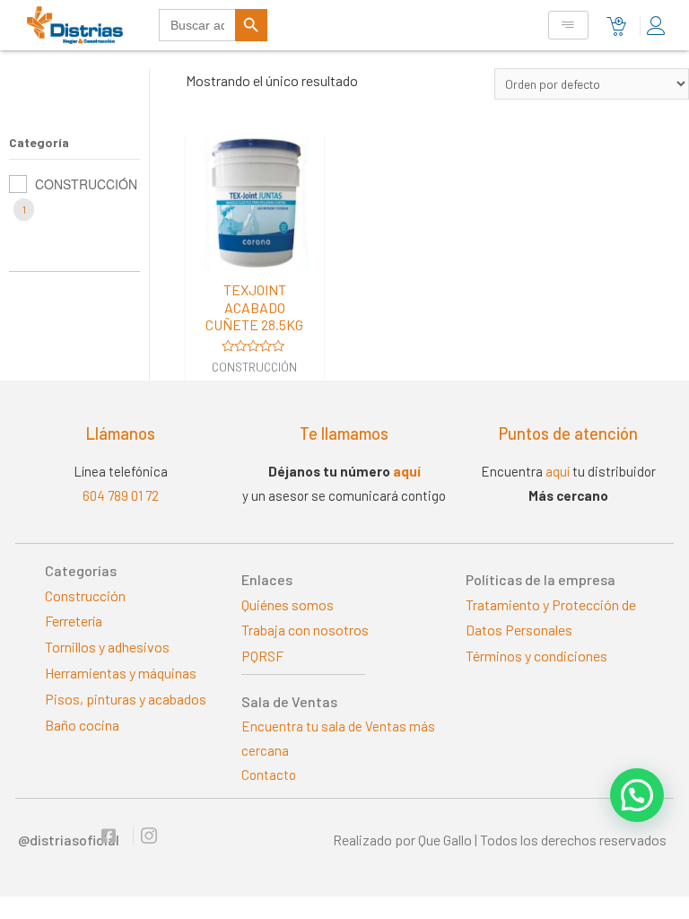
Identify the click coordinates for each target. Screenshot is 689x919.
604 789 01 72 (121, 495)
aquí (407, 471)
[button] (637, 795)
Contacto (268, 774)
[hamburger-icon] (568, 25)
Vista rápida (255, 253)
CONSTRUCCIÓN (86, 184)
